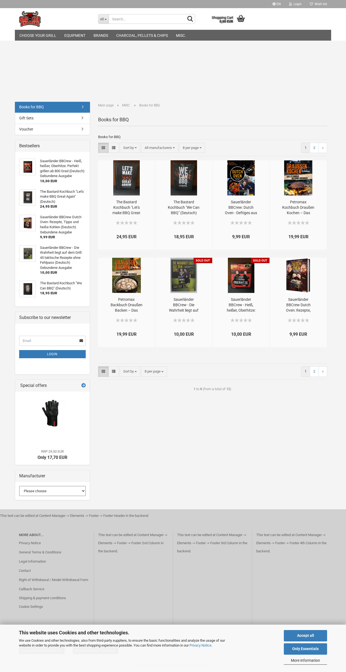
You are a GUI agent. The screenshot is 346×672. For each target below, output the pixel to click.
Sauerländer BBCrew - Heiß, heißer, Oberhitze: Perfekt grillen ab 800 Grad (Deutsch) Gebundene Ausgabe (241, 305)
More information (305, 660)
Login (297, 4)
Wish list (320, 4)
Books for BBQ (31, 107)
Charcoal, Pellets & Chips (142, 35)
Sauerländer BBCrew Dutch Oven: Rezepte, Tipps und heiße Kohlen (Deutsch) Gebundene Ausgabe (298, 305)
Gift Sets (26, 118)
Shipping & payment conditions (42, 598)
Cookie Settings (31, 607)
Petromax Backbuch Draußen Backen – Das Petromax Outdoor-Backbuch (126, 305)
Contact (25, 571)
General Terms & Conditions (40, 552)
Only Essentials (305, 649)
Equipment (74, 35)
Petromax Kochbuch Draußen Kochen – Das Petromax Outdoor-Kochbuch (298, 208)
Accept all (305, 635)
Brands (101, 35)
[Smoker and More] (54, 19)
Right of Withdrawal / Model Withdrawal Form (53, 580)
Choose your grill (37, 35)
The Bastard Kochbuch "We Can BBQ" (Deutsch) (183, 207)
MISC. (181, 35)
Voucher (26, 129)
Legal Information (32, 561)
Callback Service (31, 589)
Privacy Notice (200, 645)
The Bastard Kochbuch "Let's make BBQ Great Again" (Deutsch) (126, 208)
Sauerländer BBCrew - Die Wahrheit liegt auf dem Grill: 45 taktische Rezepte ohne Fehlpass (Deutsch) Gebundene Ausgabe (184, 305)
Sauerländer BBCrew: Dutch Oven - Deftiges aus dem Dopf (241, 208)
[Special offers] (83, 386)
